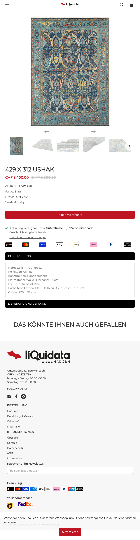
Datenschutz (15, 448)
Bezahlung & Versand (20, 416)
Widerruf (13, 421)
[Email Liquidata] (10, 397)
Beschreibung (19, 256)
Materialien (14, 426)
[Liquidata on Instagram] (24, 397)
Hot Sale (12, 411)
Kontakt (12, 442)
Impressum (14, 458)
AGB (10, 453)
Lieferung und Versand (27, 303)
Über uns (13, 437)
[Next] (93, 131)
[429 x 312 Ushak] (70, 71)
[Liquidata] (70, 5)
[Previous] (47, 131)
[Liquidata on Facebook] (17, 397)
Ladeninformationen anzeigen (27, 237)
